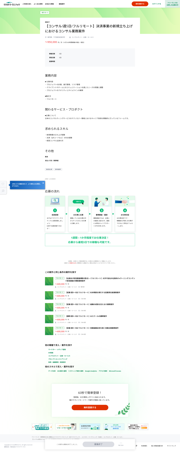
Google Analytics (91, 371)
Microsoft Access (115, 371)
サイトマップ (171, 446)
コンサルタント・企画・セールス (59, 356)
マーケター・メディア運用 (57, 349)
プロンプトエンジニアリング (57, 359)
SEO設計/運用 (62, 371)
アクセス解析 (103, 371)
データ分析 (52, 371)
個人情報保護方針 (157, 446)
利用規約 (144, 446)
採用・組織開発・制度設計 (57, 362)
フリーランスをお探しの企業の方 (172, 4)
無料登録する (90, 407)
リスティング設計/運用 (75, 371)
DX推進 (50, 353)
